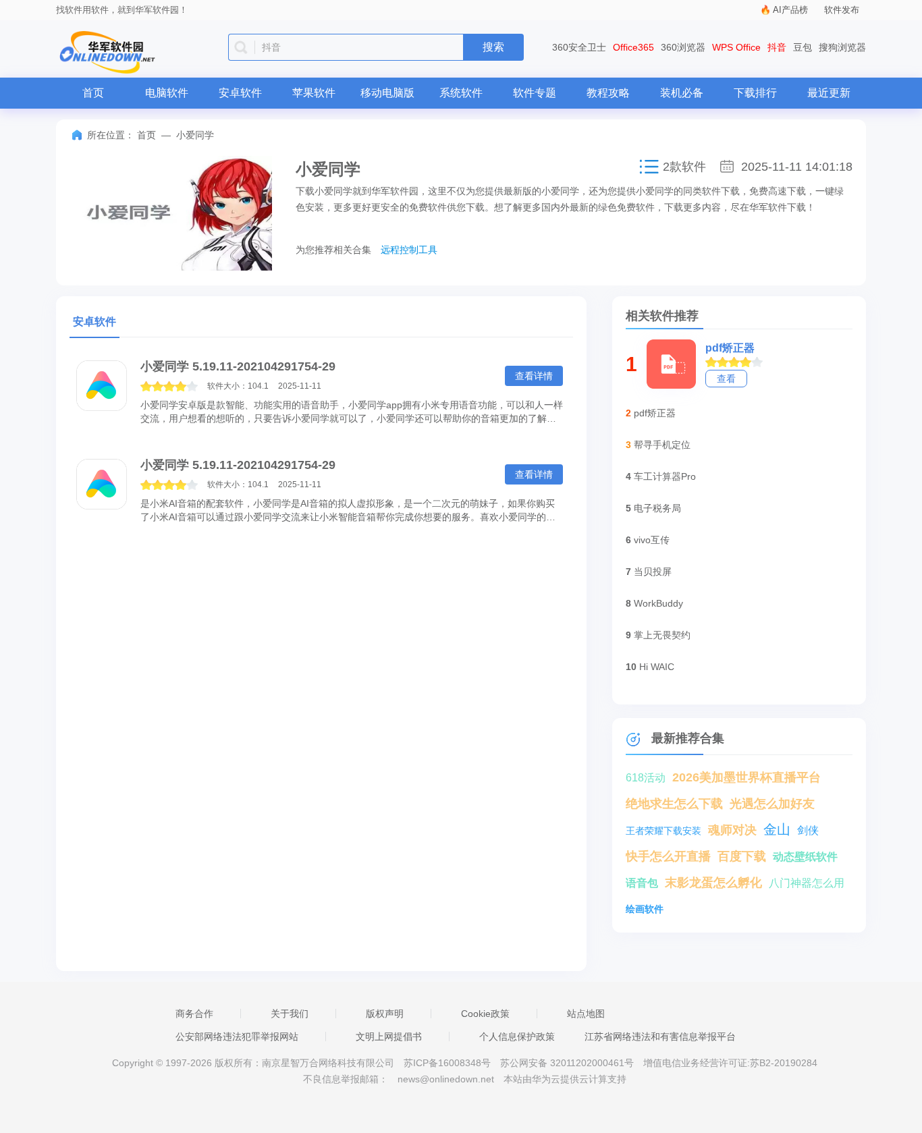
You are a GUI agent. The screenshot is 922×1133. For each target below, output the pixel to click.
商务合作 (194, 1013)
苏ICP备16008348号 (447, 1062)
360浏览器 (683, 47)
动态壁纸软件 (805, 856)
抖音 (776, 47)
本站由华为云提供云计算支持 (565, 1079)
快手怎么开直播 (668, 856)
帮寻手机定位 (662, 444)
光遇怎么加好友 (772, 803)
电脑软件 (166, 93)
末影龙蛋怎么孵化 (713, 882)
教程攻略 (608, 93)
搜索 (493, 47)
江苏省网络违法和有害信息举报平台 (660, 1036)
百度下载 (741, 856)
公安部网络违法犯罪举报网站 (236, 1036)
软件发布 (841, 10)
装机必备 (681, 93)
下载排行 (755, 93)
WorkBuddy (658, 603)
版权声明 (385, 1013)
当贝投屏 (653, 571)
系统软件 (461, 93)
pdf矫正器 (730, 348)
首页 (93, 93)
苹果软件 (313, 93)
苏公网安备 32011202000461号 (568, 1062)
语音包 (642, 883)
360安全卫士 (579, 47)
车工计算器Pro (665, 476)
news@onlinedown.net (446, 1079)
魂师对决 (732, 830)
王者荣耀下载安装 (663, 830)
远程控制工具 (409, 249)
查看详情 (534, 375)
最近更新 (828, 93)
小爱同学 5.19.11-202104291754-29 (237, 366)
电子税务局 (657, 508)
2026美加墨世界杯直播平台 (746, 777)
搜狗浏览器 (842, 47)
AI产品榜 (790, 10)
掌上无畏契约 (662, 635)
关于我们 (289, 1013)
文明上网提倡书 (389, 1036)
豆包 (802, 47)
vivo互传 (652, 539)
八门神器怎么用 (806, 883)
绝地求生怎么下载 (674, 803)
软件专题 (534, 93)
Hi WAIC (656, 666)
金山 (776, 829)
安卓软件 (240, 93)
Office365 (633, 47)
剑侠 (808, 830)
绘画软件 (644, 909)
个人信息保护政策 (517, 1036)
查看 (726, 378)
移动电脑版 (387, 93)
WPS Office (736, 47)
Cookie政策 (485, 1013)
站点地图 (586, 1013)
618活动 (646, 777)
